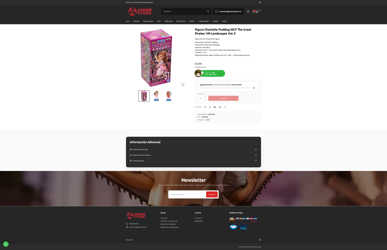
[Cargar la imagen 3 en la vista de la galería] (168, 96)
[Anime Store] (136, 219)
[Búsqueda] (208, 11)
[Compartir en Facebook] (205, 107)
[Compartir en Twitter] (210, 107)
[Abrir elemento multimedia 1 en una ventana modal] (156, 57)
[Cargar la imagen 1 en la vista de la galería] (144, 96)
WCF (208, 120)
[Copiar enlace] (225, 107)
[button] (193, 149)
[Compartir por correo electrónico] (220, 107)
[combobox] (186, 11)
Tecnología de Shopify (255, 247)
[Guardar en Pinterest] (215, 107)
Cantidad (200, 94)
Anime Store (246, 247)
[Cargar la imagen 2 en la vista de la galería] (156, 96)
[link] (139, 2)
